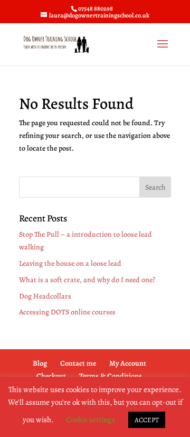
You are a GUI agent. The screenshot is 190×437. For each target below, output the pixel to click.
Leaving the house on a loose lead (70, 263)
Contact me (78, 363)
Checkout (51, 376)
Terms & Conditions (110, 376)
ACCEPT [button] (147, 419)
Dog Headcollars (45, 296)
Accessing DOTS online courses (67, 312)
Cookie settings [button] (90, 419)
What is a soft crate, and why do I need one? (87, 280)
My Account (127, 363)
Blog (40, 363)
